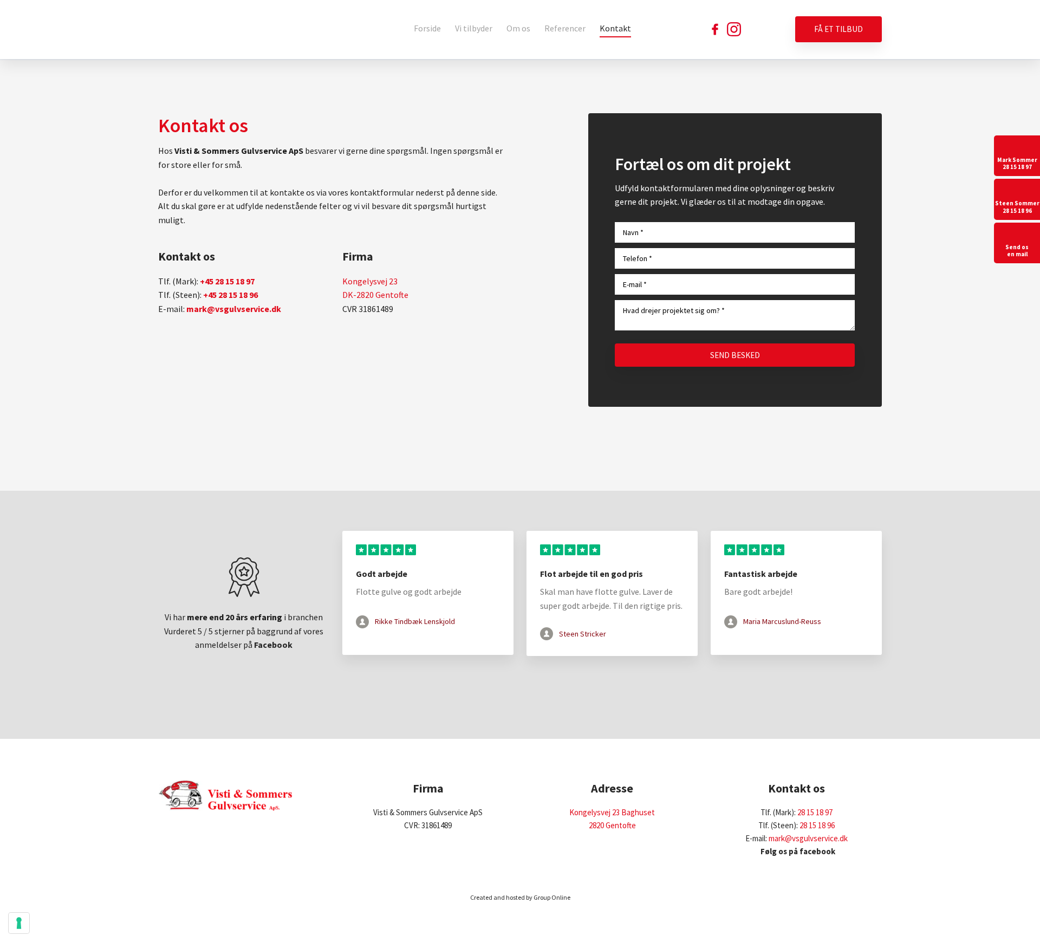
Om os (518, 28)
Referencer (565, 28)
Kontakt (615, 28)
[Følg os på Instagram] (734, 29)
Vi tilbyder (473, 28)
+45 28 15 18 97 (227, 281)
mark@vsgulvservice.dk (808, 838)
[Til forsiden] (226, 30)
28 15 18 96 (817, 825)
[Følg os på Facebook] (715, 29)
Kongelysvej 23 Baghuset (612, 812)
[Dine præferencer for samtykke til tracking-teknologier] (19, 923)
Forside (427, 28)
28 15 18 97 (815, 812)
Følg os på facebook (796, 851)
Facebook (273, 644)
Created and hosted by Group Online (520, 897)
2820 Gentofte (612, 825)
